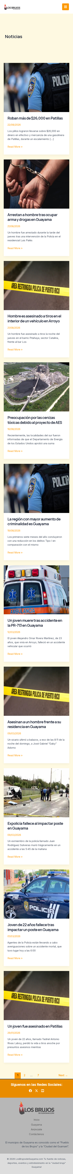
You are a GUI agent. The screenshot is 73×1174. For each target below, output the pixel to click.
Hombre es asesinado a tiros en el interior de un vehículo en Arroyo (34, 318)
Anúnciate (36, 1129)
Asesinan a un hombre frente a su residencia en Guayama (34, 724)
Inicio (37, 1119)
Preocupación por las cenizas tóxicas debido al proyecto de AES (34, 420)
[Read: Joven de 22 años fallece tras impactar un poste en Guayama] (36, 894)
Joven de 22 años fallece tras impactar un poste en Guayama (32, 927)
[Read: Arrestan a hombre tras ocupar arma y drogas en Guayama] (36, 183)
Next (63, 1075)
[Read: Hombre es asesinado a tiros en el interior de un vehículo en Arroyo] (36, 285)
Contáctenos (36, 1134)
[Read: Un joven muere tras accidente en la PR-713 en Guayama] (36, 589)
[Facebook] (30, 1090)
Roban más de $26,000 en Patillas (35, 118)
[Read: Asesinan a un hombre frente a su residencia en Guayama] (36, 691)
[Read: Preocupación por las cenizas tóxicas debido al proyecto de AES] (36, 386)
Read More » (14, 146)
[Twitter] (36, 1090)
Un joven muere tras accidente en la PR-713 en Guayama (34, 623)
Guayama (36, 1124)
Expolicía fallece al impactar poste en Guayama (35, 826)
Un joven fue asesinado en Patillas (34, 1026)
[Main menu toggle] (65, 6)
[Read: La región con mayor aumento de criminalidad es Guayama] (36, 488)
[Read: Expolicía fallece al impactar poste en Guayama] (36, 792)
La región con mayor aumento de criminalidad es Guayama (33, 521)
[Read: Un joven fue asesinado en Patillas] (36, 995)
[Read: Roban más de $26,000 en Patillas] (36, 87)
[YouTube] (42, 1090)
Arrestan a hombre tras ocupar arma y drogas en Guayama (32, 217)
